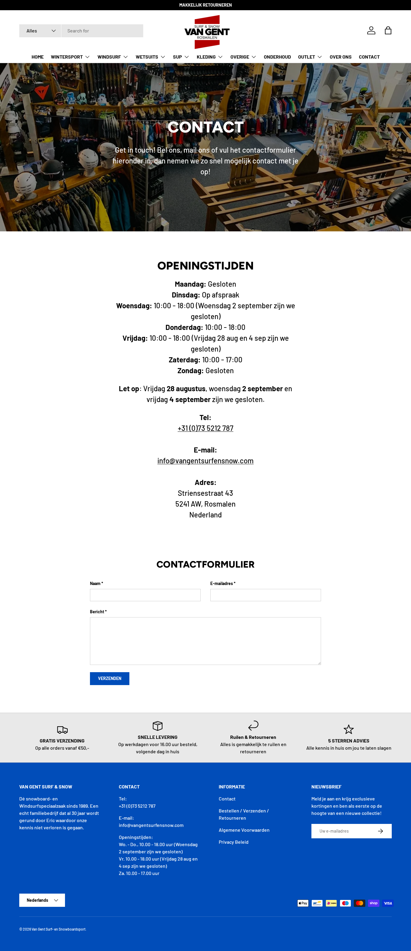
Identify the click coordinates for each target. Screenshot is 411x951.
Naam (95, 583)
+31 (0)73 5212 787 (205, 428)
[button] (388, 30)
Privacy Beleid (234, 842)
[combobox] (81, 30)
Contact (227, 798)
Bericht (97, 611)
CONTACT (369, 56)
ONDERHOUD (277, 56)
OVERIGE (239, 56)
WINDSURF (109, 56)
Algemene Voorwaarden (244, 830)
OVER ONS (341, 56)
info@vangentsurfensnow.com (205, 460)
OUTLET (306, 56)
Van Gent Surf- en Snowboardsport (58, 929)
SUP (177, 56)
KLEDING (206, 56)
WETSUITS (147, 56)
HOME (38, 56)
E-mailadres (221, 583)
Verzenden (109, 678)
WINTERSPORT (67, 56)
